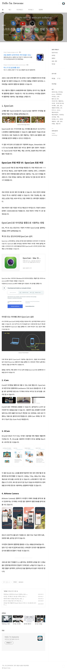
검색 (59, 3)
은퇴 (58, 96)
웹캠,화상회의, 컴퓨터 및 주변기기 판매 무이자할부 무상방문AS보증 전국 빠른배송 (18, 58)
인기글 (58, 78)
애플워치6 (60, 101)
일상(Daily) (55, 52)
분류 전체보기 (55, 49)
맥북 (58, 117)
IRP (61, 108)
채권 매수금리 (55, 112)
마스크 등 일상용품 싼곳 (12, 67)
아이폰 (53, 103)
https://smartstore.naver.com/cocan (15, 65)
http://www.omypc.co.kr (11, 52)
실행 (58, 121)
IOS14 (58, 110)
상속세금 (54, 117)
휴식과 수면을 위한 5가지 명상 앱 (12, 601)
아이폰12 (54, 96)
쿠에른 (53, 123)
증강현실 (61, 114)
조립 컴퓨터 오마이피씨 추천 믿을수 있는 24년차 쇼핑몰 (17, 55)
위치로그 (31, 10)
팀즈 (61, 105)
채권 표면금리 (55, 114)
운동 (58, 105)
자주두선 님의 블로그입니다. (12, 639)
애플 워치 (58, 123)
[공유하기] (7, 582)
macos (53, 94)
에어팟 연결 (54, 92)
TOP (63, 666)
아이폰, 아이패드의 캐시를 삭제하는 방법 (14, 596)
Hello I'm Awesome (12, 3)
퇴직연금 (60, 92)
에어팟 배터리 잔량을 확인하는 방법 (13, 598)
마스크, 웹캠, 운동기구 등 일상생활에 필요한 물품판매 (19, 70)
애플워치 (54, 121)
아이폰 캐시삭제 (60, 103)
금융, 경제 (54, 61)
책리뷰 (53, 64)
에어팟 (61, 119)
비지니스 (54, 110)
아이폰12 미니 (55, 119)
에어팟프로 (59, 94)
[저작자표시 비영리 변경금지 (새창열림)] (21, 582)
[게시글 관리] (9, 582)
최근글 (53, 78)
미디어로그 (19, 10)
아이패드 (54, 105)
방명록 (41, 10)
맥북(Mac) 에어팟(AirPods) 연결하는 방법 (15, 594)
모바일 (5, 591)
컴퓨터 (53, 58)
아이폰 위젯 (54, 101)
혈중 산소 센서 (55, 99)
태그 (10, 10)
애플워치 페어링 (55, 108)
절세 (61, 121)
